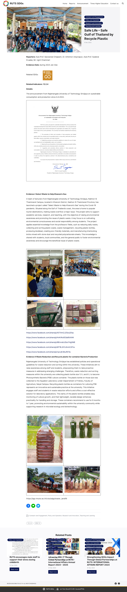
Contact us (114, 3)
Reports (72, 3)
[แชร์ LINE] (33, 506)
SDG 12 (37, 523)
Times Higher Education (99, 3)
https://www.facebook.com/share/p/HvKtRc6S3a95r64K (50, 337)
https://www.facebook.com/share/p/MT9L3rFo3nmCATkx (50, 347)
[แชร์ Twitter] (38, 506)
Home (65, 3)
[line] (119, 583)
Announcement (82, 3)
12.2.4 (30, 523)
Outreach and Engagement (94, 17)
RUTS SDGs (16, 3)
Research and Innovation (94, 23)
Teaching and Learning (93, 26)
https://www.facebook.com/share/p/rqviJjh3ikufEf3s (48, 352)
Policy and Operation (92, 20)
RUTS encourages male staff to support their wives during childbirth (25, 559)
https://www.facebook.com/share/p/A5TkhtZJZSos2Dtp (50, 333)
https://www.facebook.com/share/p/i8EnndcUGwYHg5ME (50, 342)
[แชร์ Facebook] (28, 506)
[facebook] (115, 583)
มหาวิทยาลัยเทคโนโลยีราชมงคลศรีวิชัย (72, 589)
